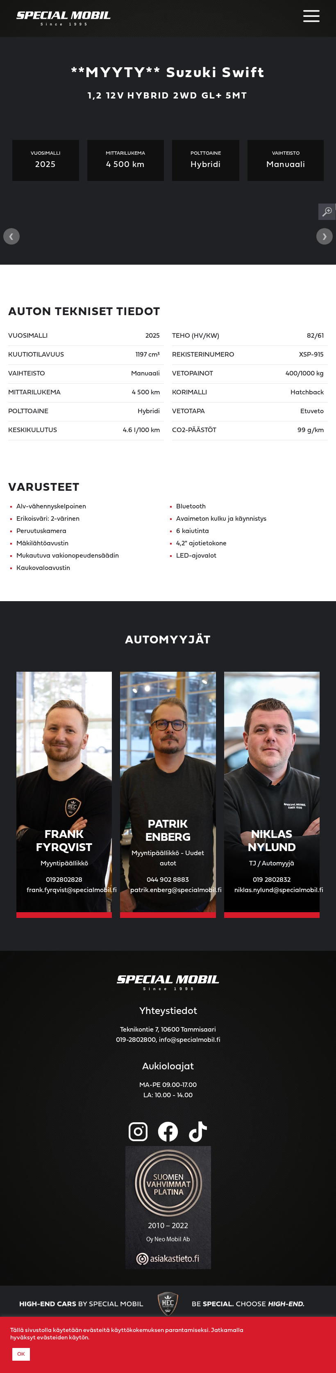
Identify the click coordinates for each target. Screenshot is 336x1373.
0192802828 (64, 880)
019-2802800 (136, 1040)
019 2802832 (272, 880)
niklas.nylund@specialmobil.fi (278, 890)
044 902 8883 (168, 880)
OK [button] (21, 1354)
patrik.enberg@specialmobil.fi (176, 890)
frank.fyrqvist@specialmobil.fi (72, 890)
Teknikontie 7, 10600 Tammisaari (168, 1030)
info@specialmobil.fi (189, 1040)
